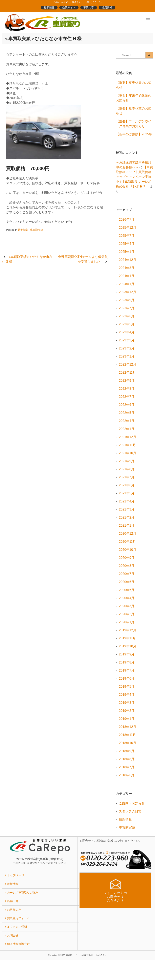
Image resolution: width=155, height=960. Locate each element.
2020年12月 (127, 533)
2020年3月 (126, 606)
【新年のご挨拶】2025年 (134, 134)
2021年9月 (126, 461)
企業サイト (68, 7)
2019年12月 (127, 630)
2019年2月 (126, 710)
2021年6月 (126, 485)
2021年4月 (126, 501)
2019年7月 (126, 670)
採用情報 (107, 7)
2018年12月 (127, 727)
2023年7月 (126, 308)
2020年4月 (126, 598)
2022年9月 (126, 380)
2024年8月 (126, 268)
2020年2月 (126, 614)
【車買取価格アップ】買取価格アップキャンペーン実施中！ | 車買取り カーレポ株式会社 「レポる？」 (134, 176)
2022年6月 (126, 404)
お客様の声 (14, 909)
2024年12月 (127, 259)
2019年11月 (127, 638)
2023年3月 (126, 340)
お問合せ (12, 935)
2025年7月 (126, 235)
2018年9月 (126, 751)
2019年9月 (126, 654)
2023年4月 (126, 332)
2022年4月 (126, 421)
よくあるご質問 (17, 926)
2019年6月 (126, 678)
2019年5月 (126, 686)
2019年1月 (126, 718)
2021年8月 (126, 469)
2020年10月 (127, 549)
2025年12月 (127, 227)
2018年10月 (127, 743)
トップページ (15, 875)
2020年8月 (126, 565)
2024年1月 (126, 284)
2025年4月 (126, 243)
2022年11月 (127, 372)
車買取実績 (36, 229)
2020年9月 (126, 557)
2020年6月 (126, 582)
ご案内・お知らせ (132, 803)
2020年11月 (127, 541)
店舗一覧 (12, 901)
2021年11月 (127, 445)
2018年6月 (126, 775)
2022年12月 (127, 364)
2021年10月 (127, 453)
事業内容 (88, 7)
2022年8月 (126, 388)
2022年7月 (126, 396)
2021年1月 (126, 525)
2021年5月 (126, 493)
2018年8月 (126, 759)
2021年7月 (126, 477)
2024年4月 (126, 276)
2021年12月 (127, 437)
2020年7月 (126, 574)
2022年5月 (126, 412)
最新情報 (49, 7)
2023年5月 (126, 324)
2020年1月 (126, 622)
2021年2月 (126, 517)
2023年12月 (127, 292)
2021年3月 (126, 509)
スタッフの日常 (130, 811)
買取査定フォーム (18, 918)
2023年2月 (126, 348)
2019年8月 (126, 662)
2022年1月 (126, 429)
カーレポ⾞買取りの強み (22, 892)
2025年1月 (126, 251)
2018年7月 (126, 767)
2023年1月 (126, 356)
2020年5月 (126, 590)
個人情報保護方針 (18, 944)
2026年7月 (126, 219)
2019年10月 (127, 646)
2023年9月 (126, 300)
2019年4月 (126, 694)
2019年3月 (126, 702)
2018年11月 (127, 735)
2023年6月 (126, 316)
